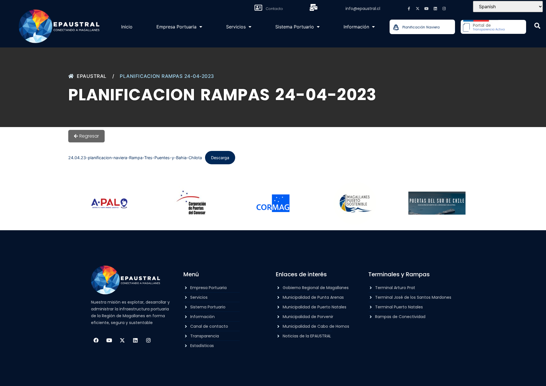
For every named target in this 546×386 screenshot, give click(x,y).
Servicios (236, 27)
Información (356, 27)
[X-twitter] (417, 8)
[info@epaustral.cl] (313, 7)
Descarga (220, 157)
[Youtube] (426, 8)
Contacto (274, 8)
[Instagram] (444, 8)
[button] (537, 26)
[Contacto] (258, 7)
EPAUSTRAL (92, 76)
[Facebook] (96, 340)
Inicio (127, 27)
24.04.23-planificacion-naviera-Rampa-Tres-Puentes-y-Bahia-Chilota (135, 157)
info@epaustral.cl (363, 8)
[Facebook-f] (409, 8)
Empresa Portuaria (176, 27)
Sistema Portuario (294, 27)
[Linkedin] (435, 8)
